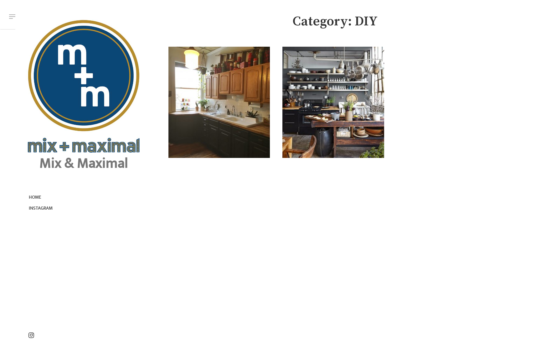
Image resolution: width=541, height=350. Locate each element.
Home (35, 197)
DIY (200, 80)
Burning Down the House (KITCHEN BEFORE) (330, 90)
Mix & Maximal (83, 163)
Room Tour (208, 80)
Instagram (41, 208)
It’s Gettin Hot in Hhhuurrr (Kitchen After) (217, 90)
